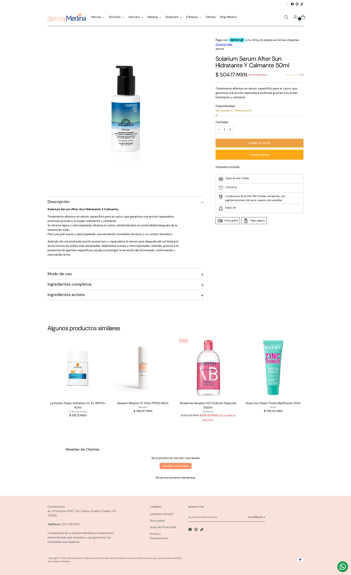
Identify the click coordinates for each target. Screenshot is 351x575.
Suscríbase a (256, 517)
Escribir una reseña (175, 466)
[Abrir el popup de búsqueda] (286, 17)
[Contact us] (342, 566)
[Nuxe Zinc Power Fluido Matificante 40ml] (273, 367)
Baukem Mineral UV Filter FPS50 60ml (142, 403)
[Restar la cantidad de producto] (230, 129)
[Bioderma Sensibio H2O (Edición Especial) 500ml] (208, 367)
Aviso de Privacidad (163, 527)
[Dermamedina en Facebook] (292, 4)
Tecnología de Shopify (59, 561)
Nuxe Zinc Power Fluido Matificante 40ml (273, 403)
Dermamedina (74, 558)
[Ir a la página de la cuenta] (293, 17)
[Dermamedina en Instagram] (297, 4)
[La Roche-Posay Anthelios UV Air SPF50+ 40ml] (78, 367)
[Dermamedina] (67, 17)
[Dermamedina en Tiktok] (301, 4)
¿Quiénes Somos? (161, 514)
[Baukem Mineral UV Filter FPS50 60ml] (143, 367)
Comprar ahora (259, 155)
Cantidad (222, 122)
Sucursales (157, 520)
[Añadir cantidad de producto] (219, 129)
